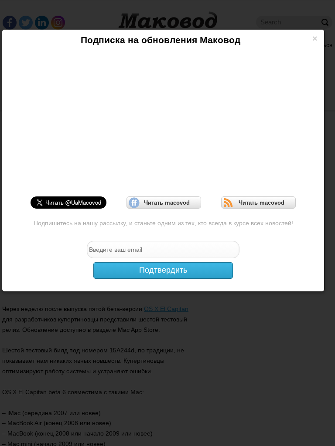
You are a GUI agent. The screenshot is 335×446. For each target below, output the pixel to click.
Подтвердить (163, 270)
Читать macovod (164, 202)
